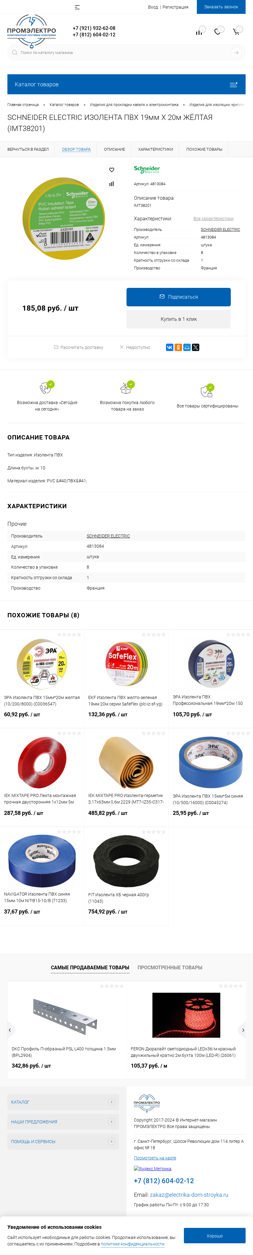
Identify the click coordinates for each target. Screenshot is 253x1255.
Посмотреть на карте (155, 1157)
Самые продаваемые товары (90, 968)
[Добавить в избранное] (111, 170)
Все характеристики (213, 218)
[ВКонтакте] (169, 347)
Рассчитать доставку (81, 347)
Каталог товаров (37, 84)
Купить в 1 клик (179, 319)
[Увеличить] (63, 219)
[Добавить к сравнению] (111, 183)
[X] (195, 347)
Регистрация (176, 7)
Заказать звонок (221, 6)
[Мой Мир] (187, 347)
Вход (153, 7)
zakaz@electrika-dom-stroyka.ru (189, 1195)
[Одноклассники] (178, 347)
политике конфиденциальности (132, 1243)
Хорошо (215, 1235)
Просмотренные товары (170, 968)
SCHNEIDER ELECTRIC (220, 229)
